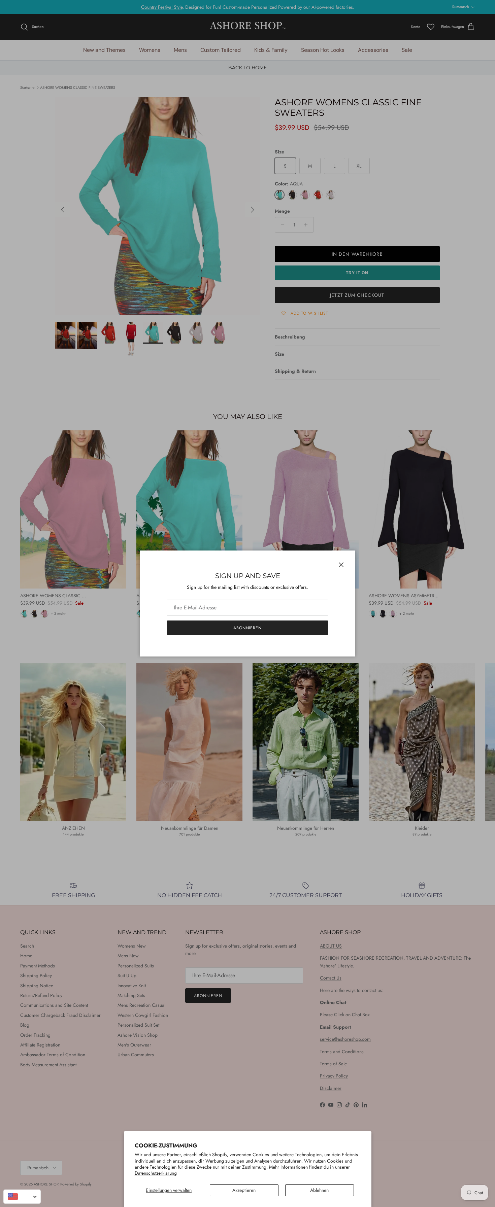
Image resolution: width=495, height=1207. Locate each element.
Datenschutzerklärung (156, 1173)
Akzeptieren (244, 1190)
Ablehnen (319, 1190)
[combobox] (22, 1197)
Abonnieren (247, 628)
